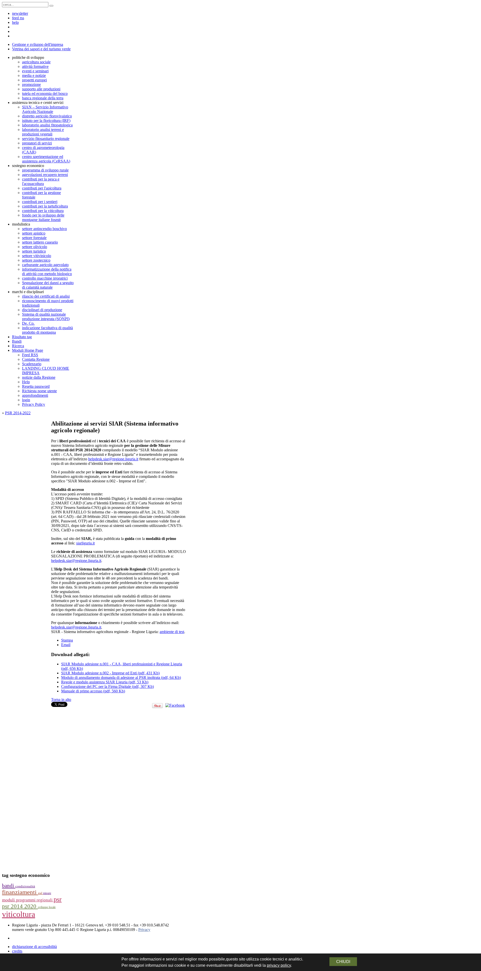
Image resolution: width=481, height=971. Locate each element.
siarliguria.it (85, 543)
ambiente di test (172, 632)
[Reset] (51, 6)
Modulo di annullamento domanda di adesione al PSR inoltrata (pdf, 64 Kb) (121, 677)
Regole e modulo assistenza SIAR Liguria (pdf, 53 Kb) (104, 682)
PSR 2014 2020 (20, 906)
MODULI (9, 899)
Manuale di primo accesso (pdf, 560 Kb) (93, 691)
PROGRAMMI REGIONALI (35, 900)
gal (40, 893)
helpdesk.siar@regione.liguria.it (113, 459)
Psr (58, 899)
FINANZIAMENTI (20, 892)
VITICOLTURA (18, 914)
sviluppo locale (47, 907)
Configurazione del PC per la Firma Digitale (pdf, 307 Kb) (107, 686)
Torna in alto (61, 699)
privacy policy (279, 965)
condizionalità (25, 886)
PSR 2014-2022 (18, 413)
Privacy (144, 929)
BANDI (8, 885)
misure (47, 893)
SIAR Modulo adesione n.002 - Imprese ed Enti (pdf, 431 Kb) (110, 673)
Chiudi (343, 961)
